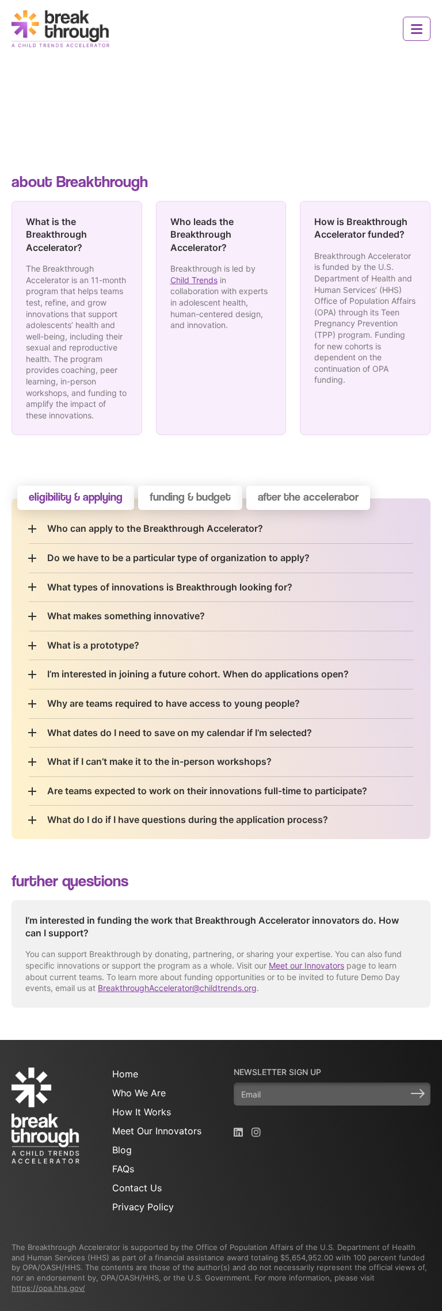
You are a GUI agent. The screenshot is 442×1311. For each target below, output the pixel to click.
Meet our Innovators (306, 965)
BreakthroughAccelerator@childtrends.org (177, 988)
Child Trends (194, 280)
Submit (417, 1093)
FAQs (123, 1169)
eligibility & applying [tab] (76, 497)
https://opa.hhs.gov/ (48, 1288)
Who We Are (139, 1093)
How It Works (141, 1112)
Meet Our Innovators (156, 1131)
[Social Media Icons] (238, 1132)
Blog (122, 1150)
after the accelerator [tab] (308, 497)
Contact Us (137, 1188)
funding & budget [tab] (190, 497)
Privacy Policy (143, 1207)
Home (125, 1074)
